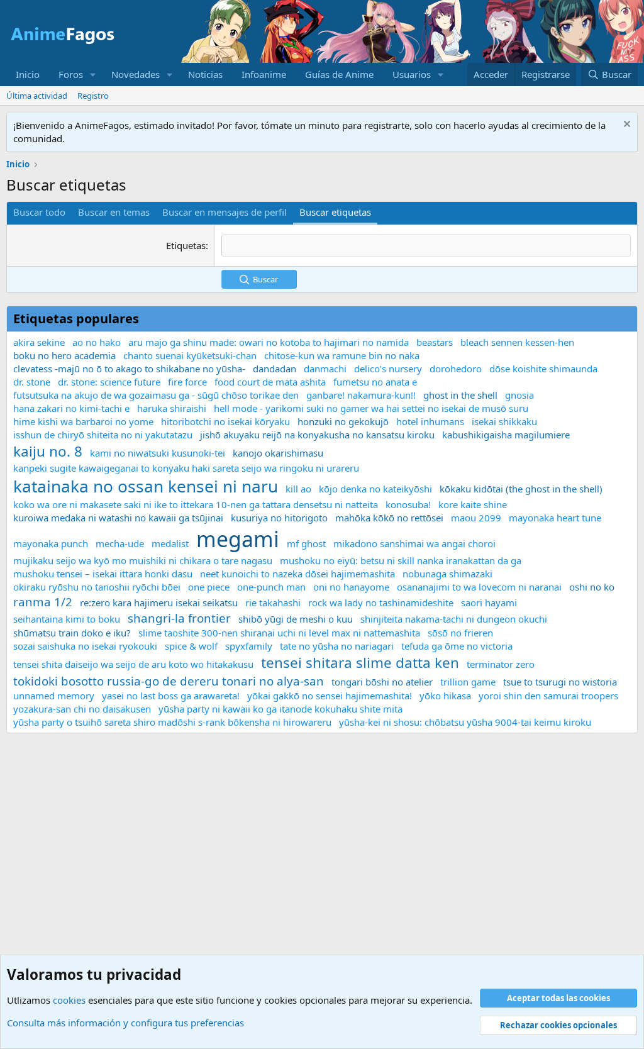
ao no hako (96, 342)
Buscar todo (39, 212)
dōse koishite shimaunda (543, 368)
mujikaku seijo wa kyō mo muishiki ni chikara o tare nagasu (142, 560)
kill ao (298, 488)
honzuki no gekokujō (343, 421)
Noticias (205, 74)
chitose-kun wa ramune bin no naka (341, 355)
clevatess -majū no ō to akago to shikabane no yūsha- (129, 368)
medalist (170, 543)
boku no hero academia (64, 355)
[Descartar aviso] (625, 125)
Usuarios (411, 74)
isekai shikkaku (504, 421)
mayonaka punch (50, 543)
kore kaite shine (472, 504)
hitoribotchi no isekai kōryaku (225, 421)
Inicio (28, 74)
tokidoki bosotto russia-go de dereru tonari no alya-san (168, 681)
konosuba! (408, 504)
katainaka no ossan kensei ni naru (145, 486)
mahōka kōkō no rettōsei (389, 517)
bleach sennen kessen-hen (517, 342)
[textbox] (426, 245)
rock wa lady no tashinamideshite (380, 602)
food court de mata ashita (270, 381)
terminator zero (501, 664)
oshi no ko (591, 586)
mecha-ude (120, 543)
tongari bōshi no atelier (382, 681)
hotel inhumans (430, 421)
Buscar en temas (114, 212)
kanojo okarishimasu (278, 453)
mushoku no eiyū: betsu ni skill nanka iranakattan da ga (400, 560)
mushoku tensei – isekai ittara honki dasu (102, 573)
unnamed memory (53, 695)
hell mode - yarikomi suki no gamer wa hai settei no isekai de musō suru (371, 408)
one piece (209, 586)
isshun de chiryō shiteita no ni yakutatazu (102, 434)
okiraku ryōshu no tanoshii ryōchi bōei (96, 586)
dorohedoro (456, 368)
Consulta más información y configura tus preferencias (125, 1022)
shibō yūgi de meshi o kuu (295, 619)
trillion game (468, 681)
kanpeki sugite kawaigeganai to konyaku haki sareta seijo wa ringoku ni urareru (186, 468)
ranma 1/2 (42, 601)
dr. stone (31, 381)
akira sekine (39, 342)
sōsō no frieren (460, 632)
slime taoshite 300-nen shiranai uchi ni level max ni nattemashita (279, 632)
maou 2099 (476, 517)
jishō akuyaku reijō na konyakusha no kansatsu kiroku (317, 434)
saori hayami (489, 602)
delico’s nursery (388, 368)
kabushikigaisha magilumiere (506, 434)
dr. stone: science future (109, 381)
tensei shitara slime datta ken (360, 662)
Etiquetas (186, 245)
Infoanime (264, 74)
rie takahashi (273, 602)
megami (237, 538)
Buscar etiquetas (335, 212)
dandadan (274, 368)
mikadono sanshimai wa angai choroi (414, 543)
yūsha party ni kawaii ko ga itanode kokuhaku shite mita (280, 708)
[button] (93, 74)
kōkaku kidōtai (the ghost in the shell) (521, 488)
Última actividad (36, 95)
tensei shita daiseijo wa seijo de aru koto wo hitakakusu (133, 664)
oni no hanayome (351, 586)
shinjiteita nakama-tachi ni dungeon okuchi (453, 619)
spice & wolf (191, 646)
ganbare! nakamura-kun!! (361, 395)
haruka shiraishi (171, 408)
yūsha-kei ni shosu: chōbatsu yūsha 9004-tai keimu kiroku (465, 722)
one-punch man (271, 586)
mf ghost (306, 543)
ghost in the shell (460, 395)
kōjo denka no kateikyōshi (375, 488)
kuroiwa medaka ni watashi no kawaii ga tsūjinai (118, 517)
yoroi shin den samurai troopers (548, 695)
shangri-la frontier (179, 618)
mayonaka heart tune (555, 517)
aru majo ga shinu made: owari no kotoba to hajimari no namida (268, 342)
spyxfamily (248, 646)
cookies (69, 1000)
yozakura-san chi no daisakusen (82, 708)
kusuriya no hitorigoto (279, 517)
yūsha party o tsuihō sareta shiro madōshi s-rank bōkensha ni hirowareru (172, 722)
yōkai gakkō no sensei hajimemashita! (329, 695)
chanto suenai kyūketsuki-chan (190, 355)
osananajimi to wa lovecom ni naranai (479, 586)
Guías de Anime (339, 74)
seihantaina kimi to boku (66, 619)
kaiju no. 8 (47, 451)
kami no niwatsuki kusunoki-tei (157, 453)
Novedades (135, 74)
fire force (187, 381)
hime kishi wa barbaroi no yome (83, 421)
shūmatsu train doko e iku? (72, 632)
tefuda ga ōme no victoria (457, 646)
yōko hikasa (445, 695)
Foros (70, 74)
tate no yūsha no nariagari (337, 646)
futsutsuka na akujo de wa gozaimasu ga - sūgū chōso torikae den (156, 395)
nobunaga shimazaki (447, 573)
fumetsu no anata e (375, 381)
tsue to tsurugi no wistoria (560, 681)
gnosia (519, 395)
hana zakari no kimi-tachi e (71, 408)
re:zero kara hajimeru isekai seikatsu (159, 602)
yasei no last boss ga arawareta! (171, 695)
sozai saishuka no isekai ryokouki (85, 646)
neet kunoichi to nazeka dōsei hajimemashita (297, 573)
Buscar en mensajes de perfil (224, 212)
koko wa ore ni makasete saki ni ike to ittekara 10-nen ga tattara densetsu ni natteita (195, 504)
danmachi (325, 368)
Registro (93, 95)
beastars (434, 342)
